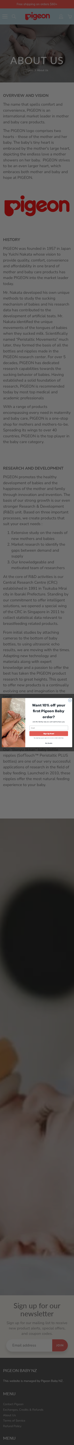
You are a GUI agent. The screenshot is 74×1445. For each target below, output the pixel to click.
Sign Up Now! (48, 733)
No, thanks (48, 743)
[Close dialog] (69, 700)
